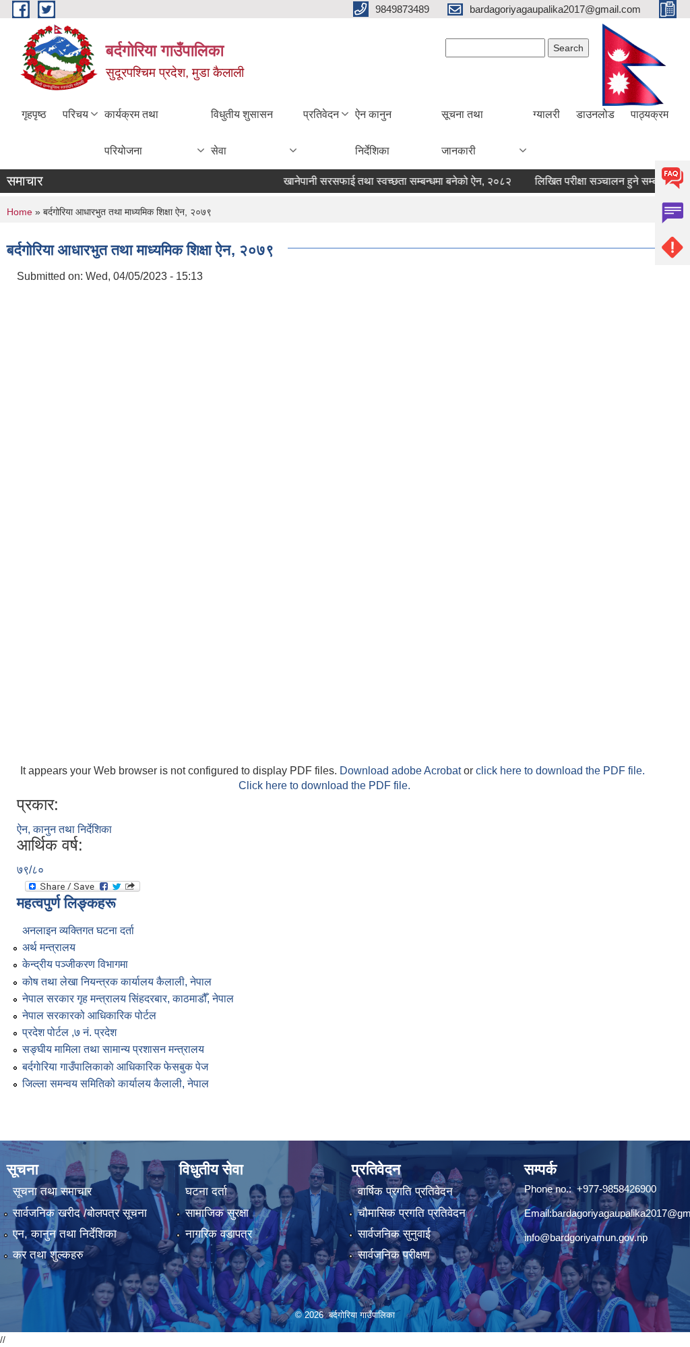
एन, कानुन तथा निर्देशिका (65, 1234)
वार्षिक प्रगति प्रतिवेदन (405, 1191)
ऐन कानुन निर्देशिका (373, 132)
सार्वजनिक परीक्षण (393, 1255)
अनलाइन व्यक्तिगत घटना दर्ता (78, 930)
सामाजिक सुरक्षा (217, 1213)
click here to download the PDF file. (560, 770)
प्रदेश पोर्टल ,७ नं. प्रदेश (69, 1032)
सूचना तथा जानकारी (462, 132)
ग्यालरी (546, 114)
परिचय (75, 114)
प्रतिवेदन (321, 114)
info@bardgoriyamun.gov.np (586, 1237)
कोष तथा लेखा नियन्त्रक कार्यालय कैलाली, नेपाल (117, 981)
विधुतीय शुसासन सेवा (242, 132)
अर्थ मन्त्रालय (48, 947)
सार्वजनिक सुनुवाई (394, 1234)
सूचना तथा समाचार (52, 1191)
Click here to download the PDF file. (324, 785)
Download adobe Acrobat (402, 770)
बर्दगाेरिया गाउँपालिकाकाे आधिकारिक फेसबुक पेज (115, 1066)
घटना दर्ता (206, 1191)
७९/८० (30, 870)
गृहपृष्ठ (34, 114)
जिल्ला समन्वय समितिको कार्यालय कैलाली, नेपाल (115, 1083)
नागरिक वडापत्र (218, 1234)
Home (19, 211)
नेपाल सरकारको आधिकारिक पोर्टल (89, 1015)
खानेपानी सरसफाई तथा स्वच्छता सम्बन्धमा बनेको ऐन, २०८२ (383, 181)
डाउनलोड (595, 114)
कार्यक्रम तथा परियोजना (131, 132)
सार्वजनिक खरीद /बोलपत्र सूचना (80, 1213)
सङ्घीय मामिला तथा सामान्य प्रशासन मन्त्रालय (113, 1049)
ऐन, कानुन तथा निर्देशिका (64, 829)
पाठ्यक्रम (649, 114)
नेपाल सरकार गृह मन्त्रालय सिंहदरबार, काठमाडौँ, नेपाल (128, 998)
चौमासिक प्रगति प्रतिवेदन (412, 1213)
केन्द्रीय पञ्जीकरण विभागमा (75, 964)
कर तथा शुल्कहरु (48, 1255)
